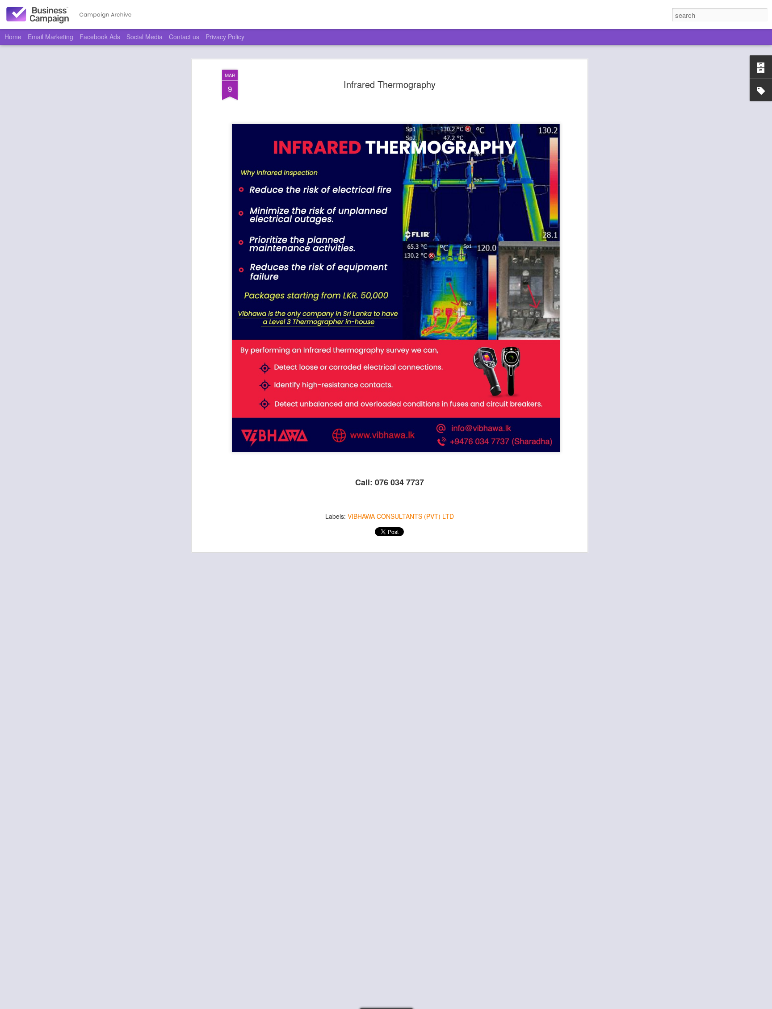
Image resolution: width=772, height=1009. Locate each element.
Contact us (184, 36)
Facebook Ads (100, 36)
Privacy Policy (225, 36)
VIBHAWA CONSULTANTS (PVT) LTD (401, 516)
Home (12, 36)
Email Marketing (50, 36)
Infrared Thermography (390, 84)
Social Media (144, 36)
